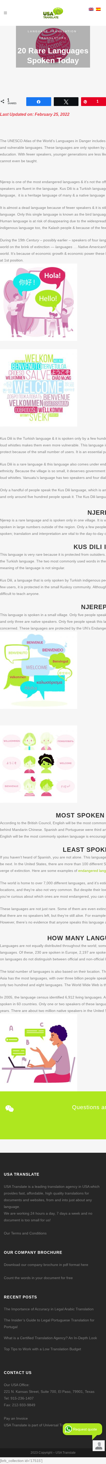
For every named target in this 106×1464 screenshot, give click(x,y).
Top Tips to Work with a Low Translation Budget (42, 1349)
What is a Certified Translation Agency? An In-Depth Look (50, 1338)
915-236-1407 (22, 1398)
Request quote (85, 1429)
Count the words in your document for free (38, 1278)
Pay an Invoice (16, 1418)
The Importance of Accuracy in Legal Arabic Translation (49, 1309)
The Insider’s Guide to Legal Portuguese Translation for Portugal (49, 1323)
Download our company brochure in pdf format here (46, 1265)
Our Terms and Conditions (25, 1233)
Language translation (52, 31)
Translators (53, 38)
